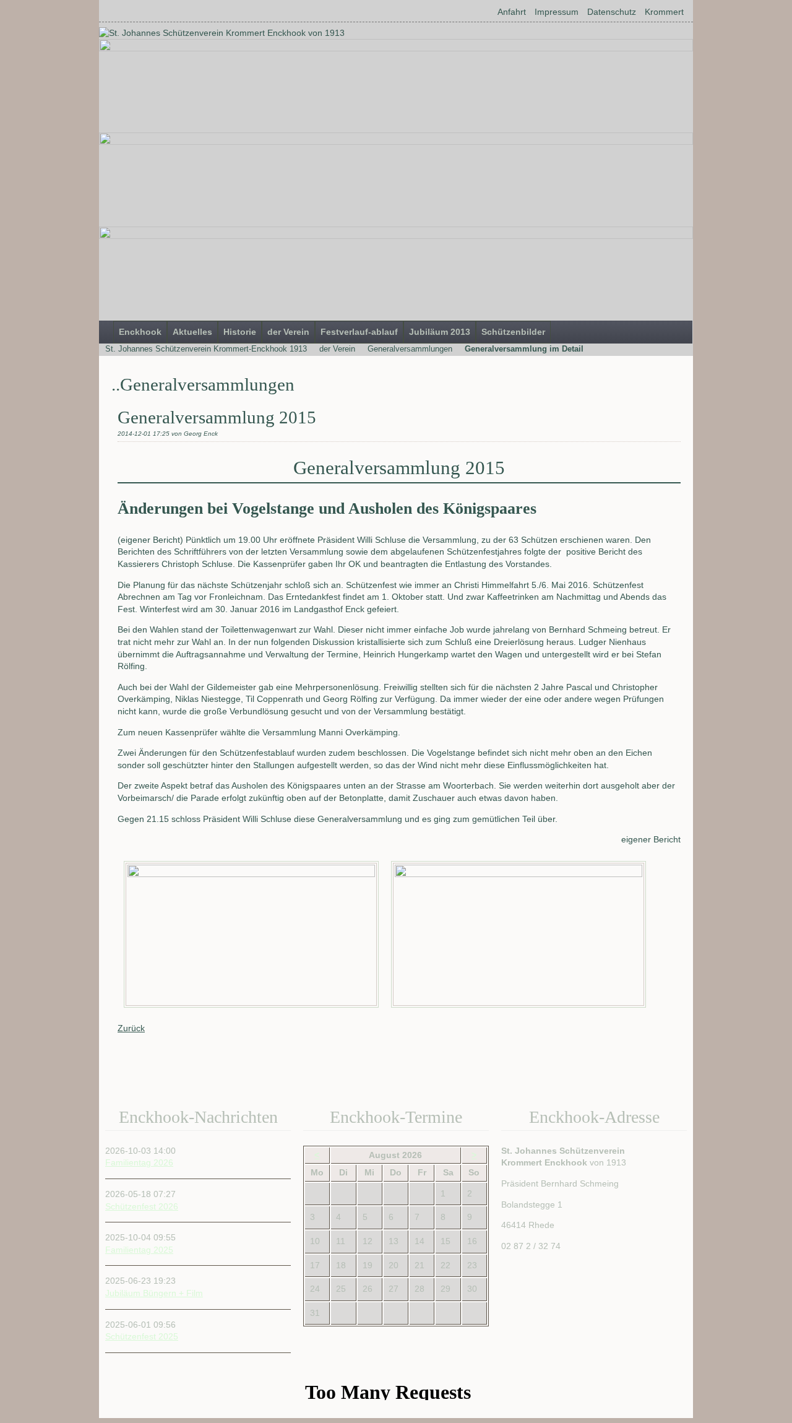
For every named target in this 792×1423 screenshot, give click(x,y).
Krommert (664, 12)
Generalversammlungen (410, 348)
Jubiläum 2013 (439, 332)
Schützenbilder (513, 332)
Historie (239, 332)
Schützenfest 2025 (141, 1336)
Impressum (557, 12)
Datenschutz (611, 12)
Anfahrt (511, 12)
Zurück (131, 1028)
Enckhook (140, 332)
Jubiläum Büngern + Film (154, 1293)
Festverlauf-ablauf (359, 332)
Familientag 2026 (139, 1162)
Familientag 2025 (139, 1250)
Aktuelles (192, 332)
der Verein (288, 332)
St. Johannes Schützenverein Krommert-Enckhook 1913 (206, 348)
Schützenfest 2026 (141, 1206)
